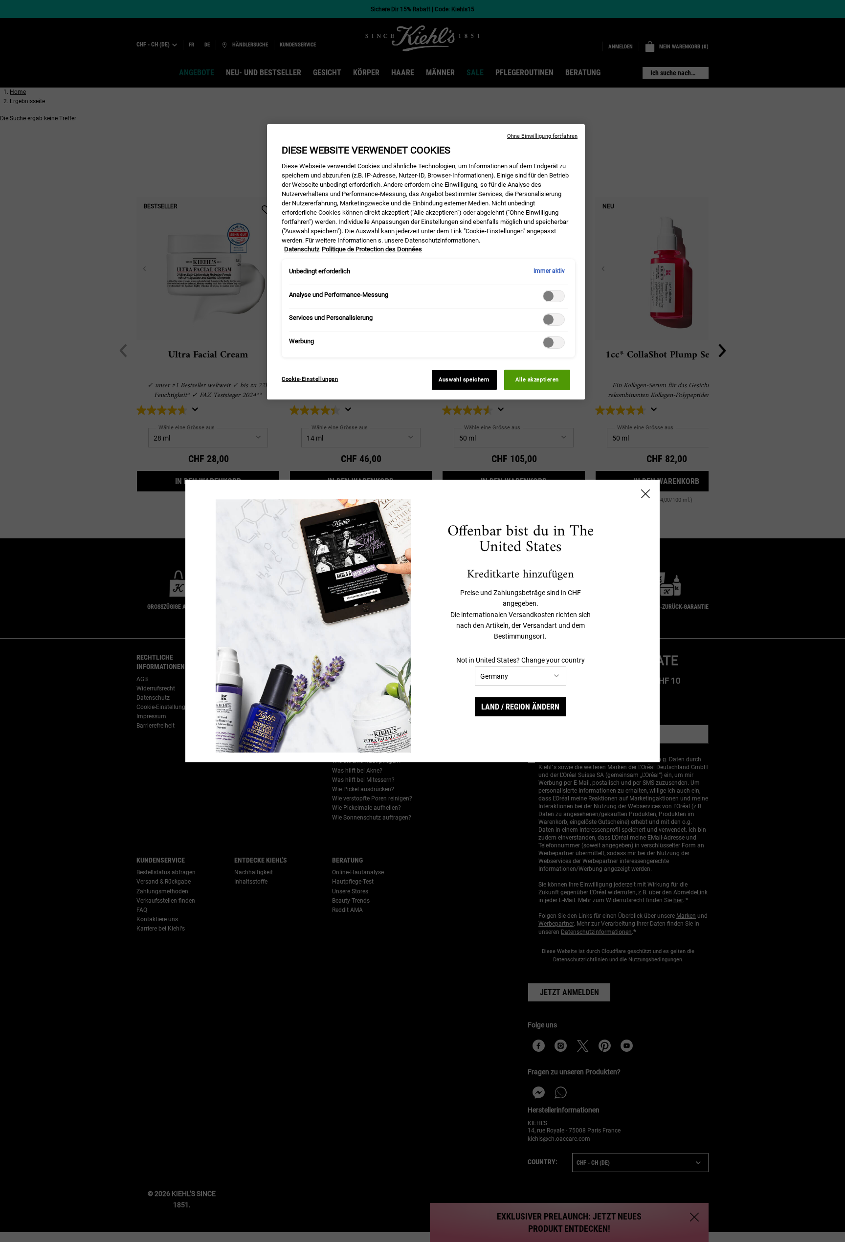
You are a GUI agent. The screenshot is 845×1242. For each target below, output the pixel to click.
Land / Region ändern (520, 706)
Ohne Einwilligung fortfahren (542, 136)
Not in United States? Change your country (520, 660)
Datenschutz (301, 249)
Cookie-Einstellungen (310, 379)
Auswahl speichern (464, 379)
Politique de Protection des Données (372, 249)
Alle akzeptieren (537, 379)
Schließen (645, 493)
